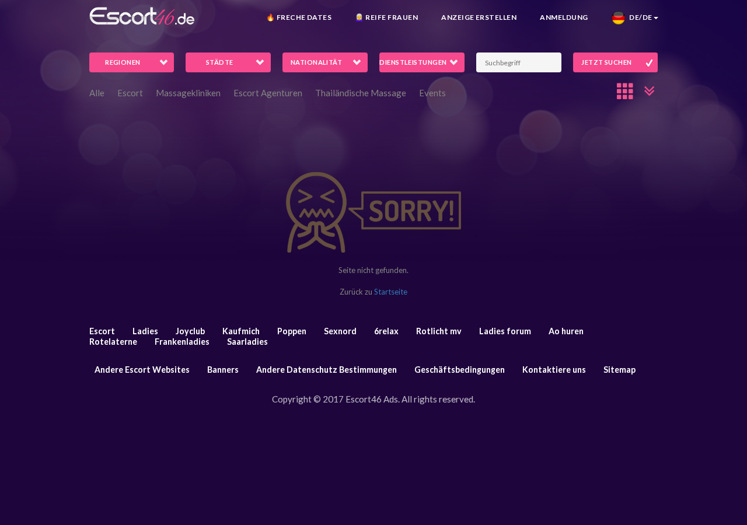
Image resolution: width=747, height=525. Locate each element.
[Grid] (625, 91)
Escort (130, 93)
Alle (96, 93)
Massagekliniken (188, 93)
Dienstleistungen (412, 62)
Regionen (123, 62)
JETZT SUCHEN (606, 62)
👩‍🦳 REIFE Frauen (386, 17)
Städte (219, 62)
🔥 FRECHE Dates (299, 17)
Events (432, 93)
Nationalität (316, 62)
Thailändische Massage (360, 93)
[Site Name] (141, 16)
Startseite (390, 291)
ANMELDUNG (564, 17)
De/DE (638, 17)
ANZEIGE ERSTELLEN (478, 17)
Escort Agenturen (267, 93)
